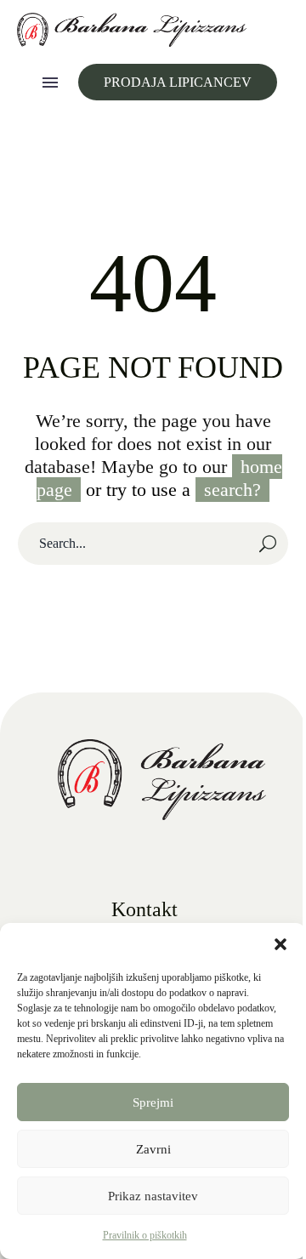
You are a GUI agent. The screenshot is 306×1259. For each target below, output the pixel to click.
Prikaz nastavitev (153, 1196)
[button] (280, 944)
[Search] (267, 543)
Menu (50, 82)
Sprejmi (153, 1102)
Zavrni (153, 1149)
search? (232, 489)
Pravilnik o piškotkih (145, 1235)
